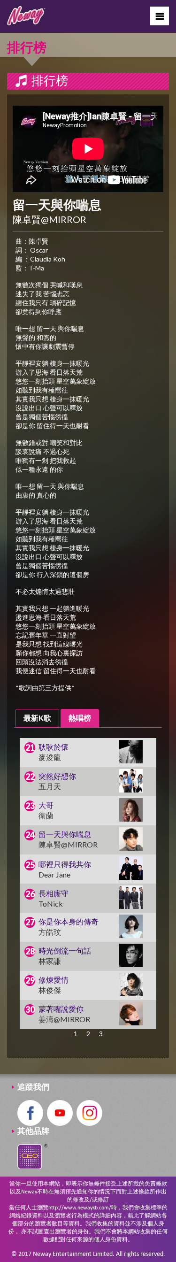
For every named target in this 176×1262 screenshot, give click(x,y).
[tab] (37, 718)
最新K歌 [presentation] (37, 717)
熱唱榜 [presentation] (80, 717)
